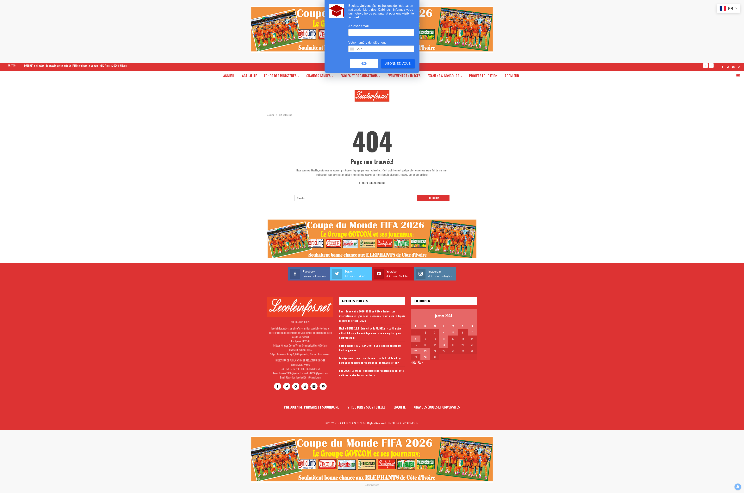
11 (444, 339)
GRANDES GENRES (318, 75)
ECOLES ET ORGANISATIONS (359, 75)
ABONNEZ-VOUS (398, 63)
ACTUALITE (249, 75)
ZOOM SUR (512, 75)
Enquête (400, 407)
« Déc (413, 362)
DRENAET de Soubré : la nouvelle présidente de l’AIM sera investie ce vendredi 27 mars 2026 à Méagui (75, 65)
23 (425, 351)
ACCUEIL (229, 75)
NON (364, 63)
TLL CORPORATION (405, 423)
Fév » (420, 362)
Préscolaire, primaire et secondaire (311, 407)
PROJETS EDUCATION (483, 75)
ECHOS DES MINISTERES (280, 75)
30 (425, 357)
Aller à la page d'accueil (373, 183)
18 (444, 345)
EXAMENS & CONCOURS (443, 75)
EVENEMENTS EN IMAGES (404, 75)
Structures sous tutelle (366, 407)
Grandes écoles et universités (437, 407)
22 (415, 351)
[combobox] (357, 49)
